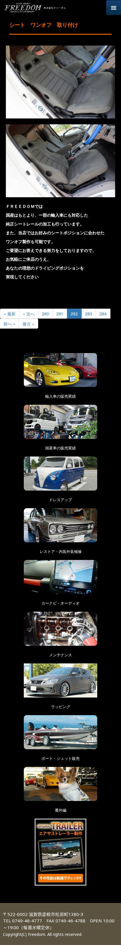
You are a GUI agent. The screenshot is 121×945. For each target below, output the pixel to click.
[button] (113, 7)
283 (88, 314)
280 (45, 314)
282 (74, 314)
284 (103, 314)
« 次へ (29, 314)
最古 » (28, 324)
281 (59, 314)
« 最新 (10, 314)
